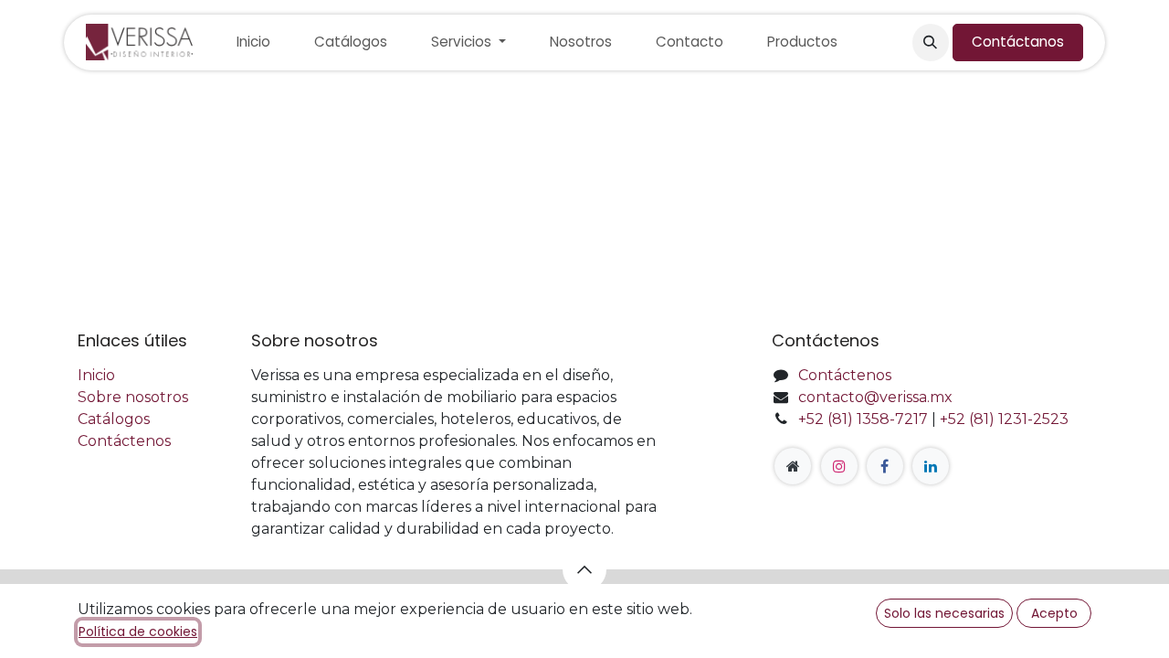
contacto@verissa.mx (875, 397)
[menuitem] (253, 42)
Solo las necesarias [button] (944, 613)
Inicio (96, 375)
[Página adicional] (792, 466)
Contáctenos (124, 441)
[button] (930, 42)
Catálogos (114, 419)
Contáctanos (1018, 41)
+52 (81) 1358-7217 (863, 419)
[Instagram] (839, 466)
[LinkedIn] (930, 466)
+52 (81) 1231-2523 (1004, 419)
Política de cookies (138, 631)
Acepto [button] (1054, 613)
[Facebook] (885, 466)
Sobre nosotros (133, 397)
